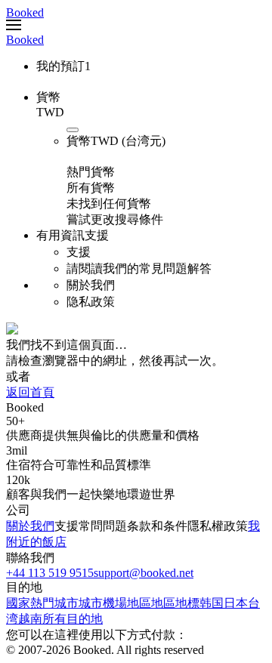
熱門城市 (54, 603)
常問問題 (103, 526)
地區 (139, 603)
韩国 (211, 603)
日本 (236, 603)
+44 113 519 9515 (50, 572)
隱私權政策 (217, 526)
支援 (66, 526)
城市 (91, 603)
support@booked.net (143, 572)
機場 (115, 603)
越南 (30, 618)
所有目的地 (72, 618)
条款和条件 (157, 526)
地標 (187, 603)
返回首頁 (30, 392)
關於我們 (30, 526)
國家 (18, 603)
